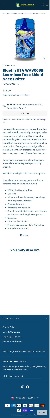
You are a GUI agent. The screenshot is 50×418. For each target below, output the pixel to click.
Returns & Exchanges (12, 341)
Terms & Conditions (11, 331)
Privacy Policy (9, 327)
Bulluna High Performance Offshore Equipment (24, 351)
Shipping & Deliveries (12, 336)
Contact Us (11, 318)
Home (5, 14)
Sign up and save (14, 361)
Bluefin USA (9, 66)
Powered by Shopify (32, 415)
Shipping (6, 95)
